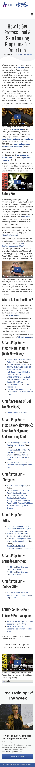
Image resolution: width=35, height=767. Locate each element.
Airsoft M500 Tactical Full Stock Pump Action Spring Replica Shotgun (20, 505)
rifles (17, 155)
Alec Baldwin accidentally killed (13, 244)
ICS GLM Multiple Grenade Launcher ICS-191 (17, 573)
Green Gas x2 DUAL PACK (17, 413)
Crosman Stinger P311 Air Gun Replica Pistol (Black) (19, 443)
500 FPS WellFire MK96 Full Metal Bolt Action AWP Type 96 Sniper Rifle (19, 595)
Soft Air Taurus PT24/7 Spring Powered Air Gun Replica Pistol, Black (19, 465)
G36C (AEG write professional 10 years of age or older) (19, 540)
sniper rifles (7, 157)
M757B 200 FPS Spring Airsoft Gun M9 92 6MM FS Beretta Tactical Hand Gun (19, 379)
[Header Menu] (32, 14)
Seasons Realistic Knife (16, 624)
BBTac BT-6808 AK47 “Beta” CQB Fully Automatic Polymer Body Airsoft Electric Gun (19, 528)
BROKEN (21, 67)
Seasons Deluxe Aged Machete (20, 621)
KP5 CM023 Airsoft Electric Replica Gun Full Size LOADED (19, 535)
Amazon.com (14, 315)
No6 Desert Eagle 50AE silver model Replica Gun (18, 373)
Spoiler (7, 681)
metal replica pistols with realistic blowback (16, 145)
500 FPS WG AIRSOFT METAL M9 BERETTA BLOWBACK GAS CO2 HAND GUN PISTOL (19, 367)
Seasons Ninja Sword (15, 626)
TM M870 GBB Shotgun (16, 485)
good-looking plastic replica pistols (17, 139)
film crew (26, 217)
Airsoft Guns (17, 129)
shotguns (24, 155)
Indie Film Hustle (25, 55)
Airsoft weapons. (25, 337)
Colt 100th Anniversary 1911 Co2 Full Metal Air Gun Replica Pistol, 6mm (20, 392)
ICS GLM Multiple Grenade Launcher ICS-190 (17, 568)
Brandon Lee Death (10, 235)
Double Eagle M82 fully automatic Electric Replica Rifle (20, 547)
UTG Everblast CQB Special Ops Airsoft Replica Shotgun (20, 491)
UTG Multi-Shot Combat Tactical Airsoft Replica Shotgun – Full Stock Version (18, 498)
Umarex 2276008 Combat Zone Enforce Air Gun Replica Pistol (19, 457)
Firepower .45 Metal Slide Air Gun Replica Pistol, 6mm (18, 451)
